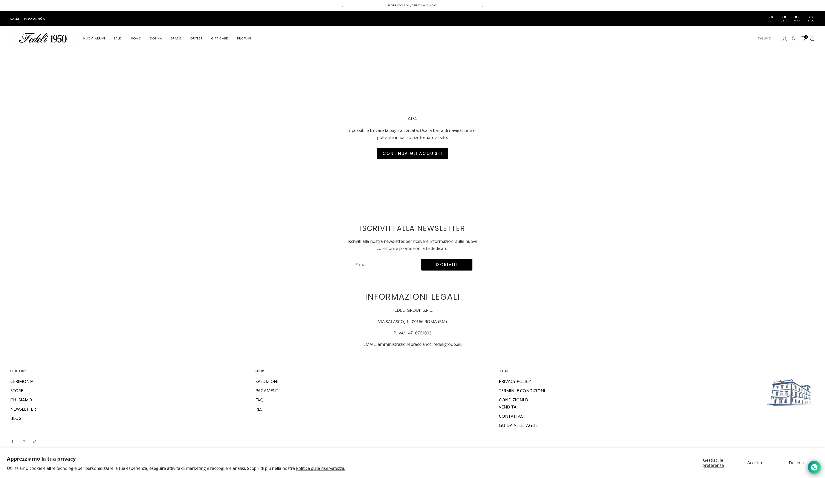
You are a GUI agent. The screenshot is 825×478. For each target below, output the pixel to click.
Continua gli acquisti (412, 153)
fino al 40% (34, 19)
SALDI (117, 38)
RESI (259, 409)
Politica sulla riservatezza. (320, 468)
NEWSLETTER (23, 409)
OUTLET (196, 38)
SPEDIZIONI (266, 381)
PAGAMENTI (267, 390)
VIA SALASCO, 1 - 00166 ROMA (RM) (412, 321)
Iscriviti (447, 265)
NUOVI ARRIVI (94, 38)
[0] (803, 38)
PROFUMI (244, 38)
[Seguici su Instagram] (23, 441)
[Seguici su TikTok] (35, 441)
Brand (176, 38)
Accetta (754, 463)
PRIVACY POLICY (515, 381)
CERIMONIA (22, 381)
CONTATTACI (512, 416)
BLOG (16, 418)
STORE (16, 390)
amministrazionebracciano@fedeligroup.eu (420, 344)
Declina (796, 463)
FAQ (259, 400)
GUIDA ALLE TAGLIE (518, 425)
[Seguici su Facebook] (12, 441)
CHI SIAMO (21, 400)
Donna (156, 38)
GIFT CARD (220, 38)
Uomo (136, 38)
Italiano (764, 38)
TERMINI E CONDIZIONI (522, 390)
